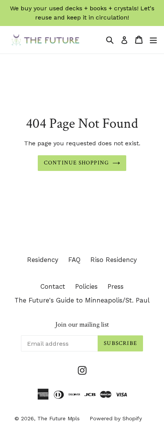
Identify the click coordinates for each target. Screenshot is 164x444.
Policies (86, 286)
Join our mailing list (82, 324)
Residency (42, 259)
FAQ (74, 259)
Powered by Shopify (116, 418)
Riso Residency (113, 259)
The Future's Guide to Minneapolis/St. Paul (82, 300)
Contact (52, 286)
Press (116, 286)
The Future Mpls (58, 418)
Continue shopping (76, 162)
